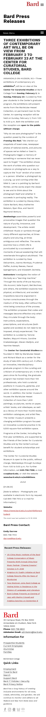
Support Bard (10, 678)
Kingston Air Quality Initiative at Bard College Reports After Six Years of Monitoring (23, 575)
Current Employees (13, 646)
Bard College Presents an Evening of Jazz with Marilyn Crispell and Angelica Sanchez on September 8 (23, 597)
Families (7, 652)
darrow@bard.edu (12, 538)
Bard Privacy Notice (13, 684)
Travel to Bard (10, 672)
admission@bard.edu (32, 632)
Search (6, 675)
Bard (32, 4)
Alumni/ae (8, 649)
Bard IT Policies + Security (16, 681)
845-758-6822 (18, 629)
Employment (9, 669)
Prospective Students (13, 643)
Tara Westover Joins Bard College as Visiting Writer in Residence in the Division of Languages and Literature (23, 586)
